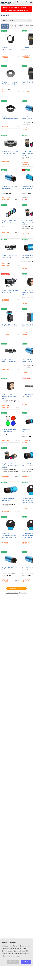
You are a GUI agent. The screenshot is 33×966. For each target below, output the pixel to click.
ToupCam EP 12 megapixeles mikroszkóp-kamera (10, 465)
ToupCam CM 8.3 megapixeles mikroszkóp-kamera (10, 396)
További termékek (16, 588)
